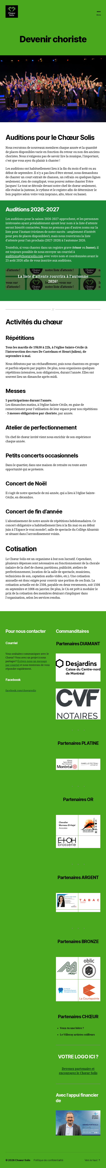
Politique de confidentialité (48, 1160)
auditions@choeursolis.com (24, 256)
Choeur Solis (22, 1160)
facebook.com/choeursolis (21, 690)
